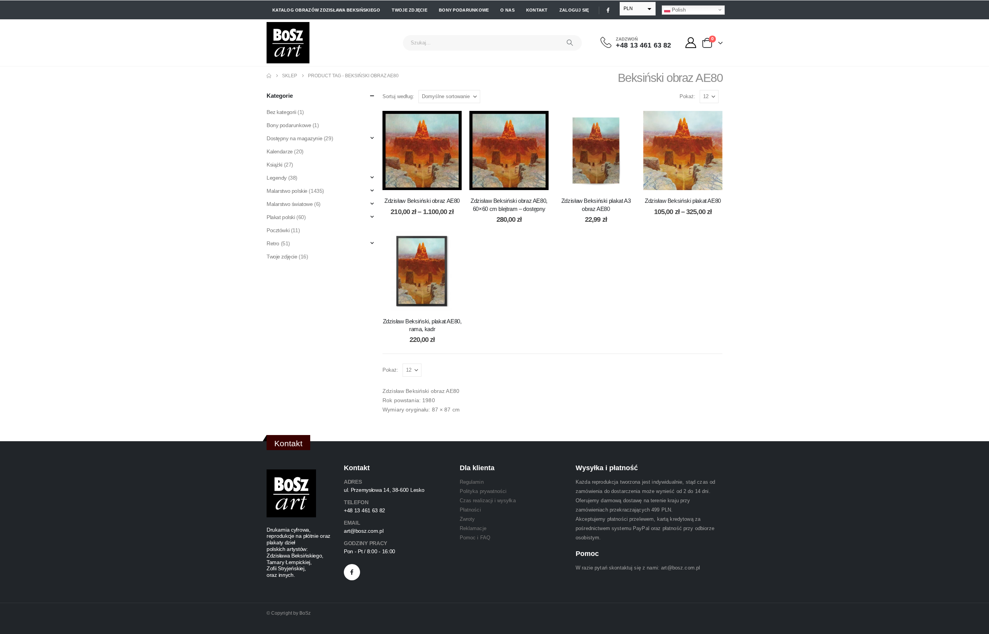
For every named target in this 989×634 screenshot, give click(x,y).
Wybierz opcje (428, 182)
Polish (678, 9)
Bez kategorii (281, 112)
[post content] (422, 150)
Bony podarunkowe (464, 10)
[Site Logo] (288, 42)
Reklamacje (473, 528)
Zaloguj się (574, 10)
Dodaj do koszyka (515, 182)
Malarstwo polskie (287, 191)
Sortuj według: (398, 96)
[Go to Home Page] (269, 75)
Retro (273, 243)
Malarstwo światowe (290, 204)
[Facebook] (608, 10)
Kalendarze (280, 151)
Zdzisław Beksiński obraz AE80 (422, 200)
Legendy (277, 178)
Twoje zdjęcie (409, 10)
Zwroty (467, 519)
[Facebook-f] (352, 572)
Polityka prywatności (483, 491)
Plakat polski (281, 217)
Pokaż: (687, 96)
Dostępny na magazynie (294, 138)
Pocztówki (278, 230)
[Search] (570, 43)
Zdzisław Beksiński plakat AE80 (683, 200)
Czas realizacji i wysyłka (488, 500)
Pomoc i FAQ (475, 538)
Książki (274, 164)
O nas (507, 10)
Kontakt (537, 10)
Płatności (470, 510)
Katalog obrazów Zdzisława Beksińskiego (326, 10)
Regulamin (472, 482)
